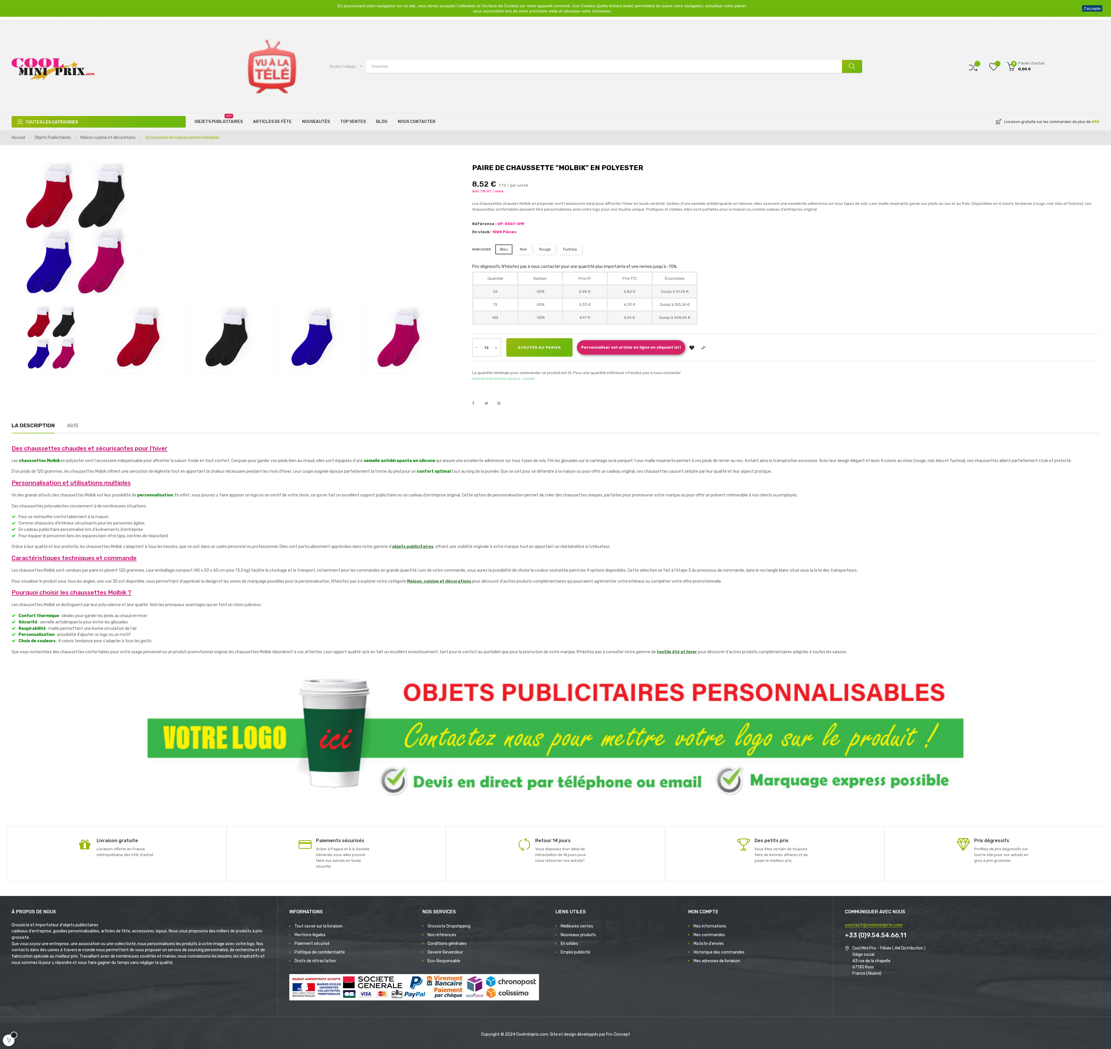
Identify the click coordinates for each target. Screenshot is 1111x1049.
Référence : (484, 224)
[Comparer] (973, 66)
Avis (72, 425)
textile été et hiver (677, 651)
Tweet (489, 403)
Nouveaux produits (578, 934)
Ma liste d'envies (709, 943)
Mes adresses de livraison (717, 960)
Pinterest (501, 403)
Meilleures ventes (577, 926)
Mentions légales (310, 934)
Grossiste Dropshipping (449, 926)
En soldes (569, 943)
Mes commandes (709, 934)
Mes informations (710, 926)
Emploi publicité (575, 952)
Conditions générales (447, 943)
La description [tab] (33, 425)
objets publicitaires (412, 546)
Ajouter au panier (539, 347)
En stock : (482, 232)
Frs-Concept (618, 1034)
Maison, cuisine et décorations (439, 581)
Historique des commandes (719, 952)
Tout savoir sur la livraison (319, 926)
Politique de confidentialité (320, 952)
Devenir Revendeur (445, 952)
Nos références (442, 934)
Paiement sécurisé (312, 943)
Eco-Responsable (444, 960)
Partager (476, 403)
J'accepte (1092, 8)
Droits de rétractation (315, 960)
